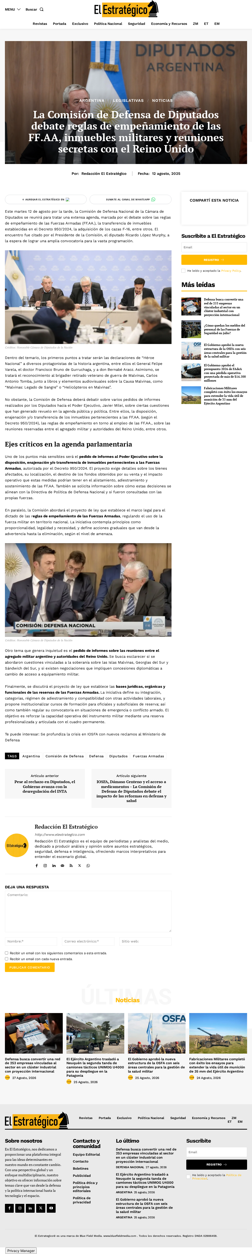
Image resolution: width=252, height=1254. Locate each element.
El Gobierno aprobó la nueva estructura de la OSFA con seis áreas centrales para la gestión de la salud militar (225, 350)
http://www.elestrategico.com (60, 834)
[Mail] (62, 864)
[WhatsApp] (88, 864)
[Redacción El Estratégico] (17, 845)
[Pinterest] (214, 212)
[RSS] (71, 864)
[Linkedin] (54, 864)
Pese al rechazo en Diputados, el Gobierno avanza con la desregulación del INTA (45, 786)
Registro (211, 260)
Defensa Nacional (130, 1167)
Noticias (162, 101)
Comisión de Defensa (65, 756)
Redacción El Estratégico (103, 173)
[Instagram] (45, 864)
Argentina (92, 101)
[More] (237, 212)
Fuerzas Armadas (148, 756)
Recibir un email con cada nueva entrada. (41, 959)
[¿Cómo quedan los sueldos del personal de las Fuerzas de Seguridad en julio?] (191, 329)
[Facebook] (36, 864)
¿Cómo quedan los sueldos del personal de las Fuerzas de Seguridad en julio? (224, 329)
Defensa (96, 756)
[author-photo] (8, 1077)
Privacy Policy (230, 270)
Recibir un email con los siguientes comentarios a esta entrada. (58, 953)
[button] (36, 9)
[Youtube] (51, 1208)
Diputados (118, 756)
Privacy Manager (21, 1251)
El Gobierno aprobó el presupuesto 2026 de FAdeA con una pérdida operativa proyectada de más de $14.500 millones (225, 372)
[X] (79, 864)
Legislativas (128, 101)
